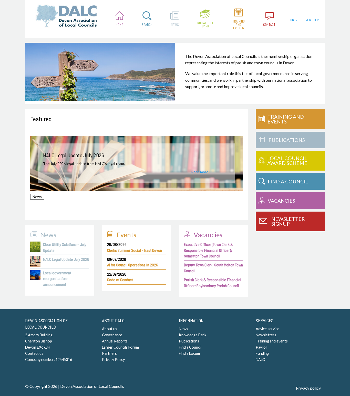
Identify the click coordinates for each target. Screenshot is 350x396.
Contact (269, 25)
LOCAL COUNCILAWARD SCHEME (287, 160)
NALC (260, 359)
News (175, 25)
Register (312, 20)
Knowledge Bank (205, 24)
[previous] (37, 170)
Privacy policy (308, 387)
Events (126, 234)
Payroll (261, 347)
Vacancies (208, 234)
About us (109, 329)
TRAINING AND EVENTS (285, 119)
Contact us (34, 353)
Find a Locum (189, 353)
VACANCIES (281, 200)
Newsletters (266, 335)
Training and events (272, 341)
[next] (235, 170)
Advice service (267, 329)
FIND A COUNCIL (288, 181)
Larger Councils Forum (120, 347)
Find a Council (190, 347)
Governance (112, 335)
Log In (293, 20)
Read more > (201, 172)
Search (147, 25)
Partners (109, 353)
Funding (262, 353)
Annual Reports (115, 341)
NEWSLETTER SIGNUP (288, 221)
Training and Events (238, 24)
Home (119, 25)
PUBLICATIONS (287, 140)
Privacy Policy (113, 359)
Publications (189, 341)
